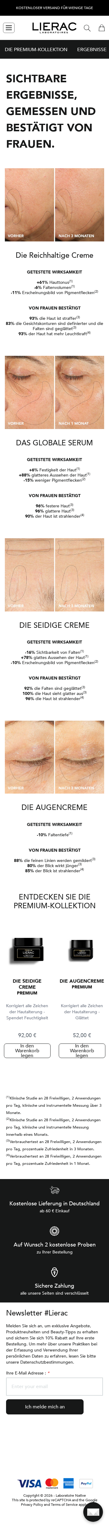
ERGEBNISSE (92, 49)
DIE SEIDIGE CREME (27, 984)
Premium (27, 993)
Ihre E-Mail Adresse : (27, 1373)
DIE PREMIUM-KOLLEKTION (36, 49)
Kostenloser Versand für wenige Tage (54, 8)
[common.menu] (9, 28)
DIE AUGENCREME (82, 981)
